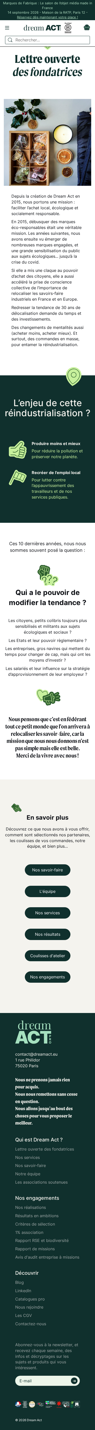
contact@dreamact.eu (36, 1054)
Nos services (47, 912)
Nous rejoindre (29, 1307)
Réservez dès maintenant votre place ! (47, 17)
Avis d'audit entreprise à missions (47, 1257)
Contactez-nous (30, 1323)
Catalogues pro (30, 1299)
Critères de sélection (35, 1224)
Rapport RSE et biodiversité (42, 1240)
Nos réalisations (30, 1207)
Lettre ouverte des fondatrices (44, 1149)
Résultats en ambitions (37, 1215)
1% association (29, 1232)
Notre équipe (27, 1173)
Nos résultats (47, 934)
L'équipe (47, 891)
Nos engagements (47, 976)
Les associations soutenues (41, 1182)
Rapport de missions (35, 1248)
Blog (19, 1282)
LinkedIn (23, 1290)
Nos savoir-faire (47, 869)
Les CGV (23, 1315)
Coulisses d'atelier (47, 955)
